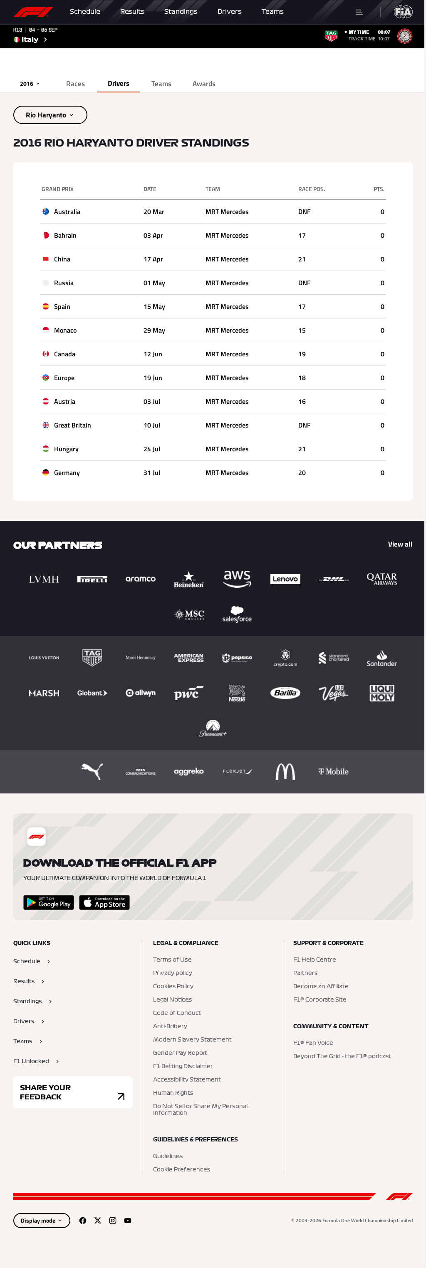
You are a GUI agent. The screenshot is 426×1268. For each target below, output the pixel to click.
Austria (64, 401)
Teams (273, 12)
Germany (67, 472)
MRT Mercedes (227, 211)
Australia (67, 211)
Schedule (85, 12)
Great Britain (72, 425)
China (62, 259)
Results (132, 12)
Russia (64, 283)
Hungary (66, 449)
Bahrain (65, 235)
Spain (62, 306)
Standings (181, 12)
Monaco (65, 330)
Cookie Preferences (181, 1169)
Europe (64, 378)
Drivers (230, 12)
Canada (64, 354)
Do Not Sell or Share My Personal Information (200, 1110)
